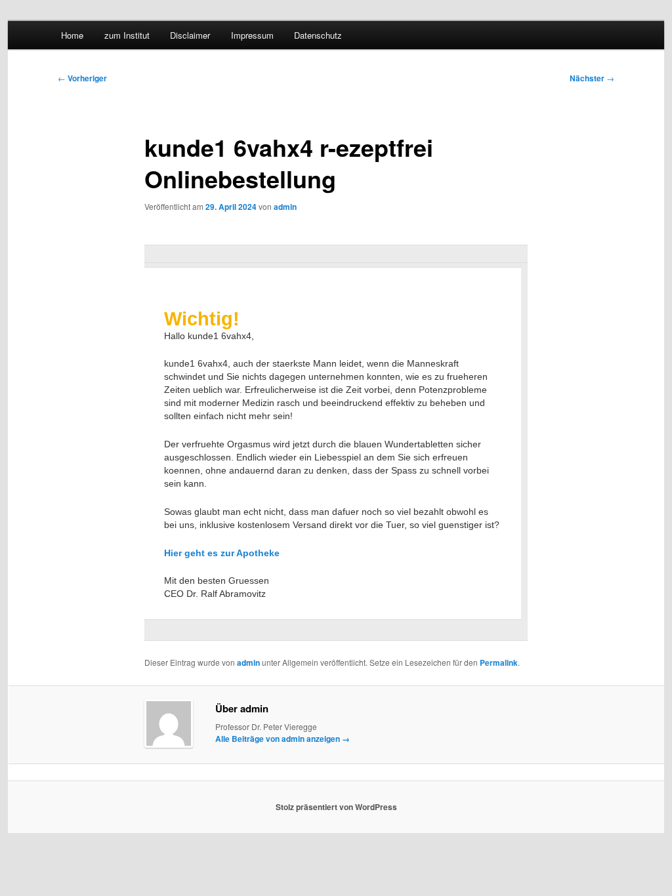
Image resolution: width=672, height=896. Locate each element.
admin (285, 207)
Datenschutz (318, 35)
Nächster (592, 78)
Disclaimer (190, 35)
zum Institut (127, 35)
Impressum (252, 35)
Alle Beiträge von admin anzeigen (282, 738)
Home (72, 35)
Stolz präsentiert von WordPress (336, 807)
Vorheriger (82, 78)
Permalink (499, 662)
